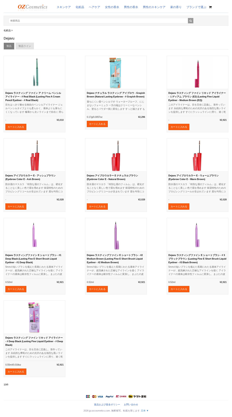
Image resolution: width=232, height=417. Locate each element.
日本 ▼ (145, 410)
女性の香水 (112, 7)
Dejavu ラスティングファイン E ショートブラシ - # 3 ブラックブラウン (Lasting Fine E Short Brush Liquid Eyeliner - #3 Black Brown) (197, 259)
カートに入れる (16, 127)
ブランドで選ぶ (196, 7)
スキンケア (64, 7)
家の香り (176, 7)
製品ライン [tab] (24, 46)
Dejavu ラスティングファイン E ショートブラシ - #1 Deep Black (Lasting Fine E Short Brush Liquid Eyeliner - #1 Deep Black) (33, 259)
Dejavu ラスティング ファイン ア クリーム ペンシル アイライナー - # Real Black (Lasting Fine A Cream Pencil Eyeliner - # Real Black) (33, 97)
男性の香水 (131, 7)
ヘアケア (94, 7)
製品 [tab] (9, 46)
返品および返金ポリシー (107, 404)
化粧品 (80, 7)
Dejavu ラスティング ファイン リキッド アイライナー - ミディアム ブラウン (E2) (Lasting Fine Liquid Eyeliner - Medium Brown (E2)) (197, 97)
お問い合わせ (131, 404)
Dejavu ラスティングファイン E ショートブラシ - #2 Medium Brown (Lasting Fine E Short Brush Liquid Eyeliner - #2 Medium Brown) (115, 259)
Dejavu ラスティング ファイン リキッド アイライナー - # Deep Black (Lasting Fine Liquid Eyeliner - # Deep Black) (34, 341)
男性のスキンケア (154, 7)
